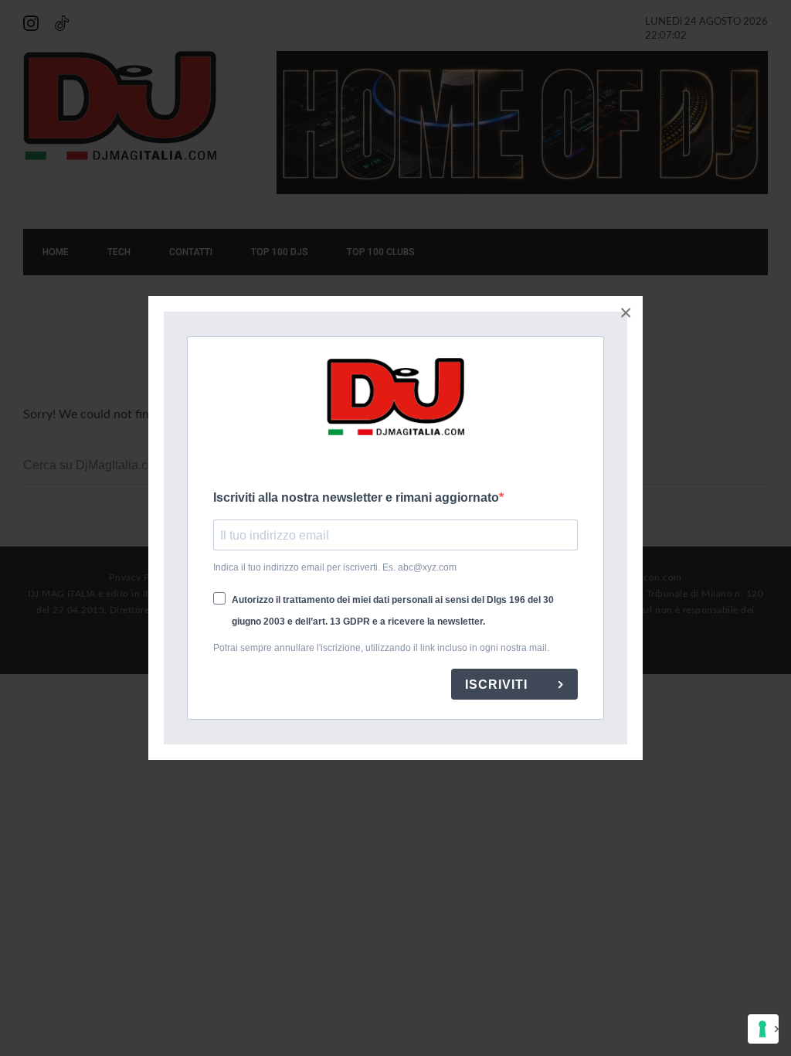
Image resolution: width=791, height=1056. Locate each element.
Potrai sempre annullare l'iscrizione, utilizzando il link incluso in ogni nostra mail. (381, 647)
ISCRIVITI (498, 684)
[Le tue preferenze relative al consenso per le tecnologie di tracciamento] (763, 1029)
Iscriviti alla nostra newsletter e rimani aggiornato (356, 497)
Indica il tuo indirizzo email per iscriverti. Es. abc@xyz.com (335, 567)
